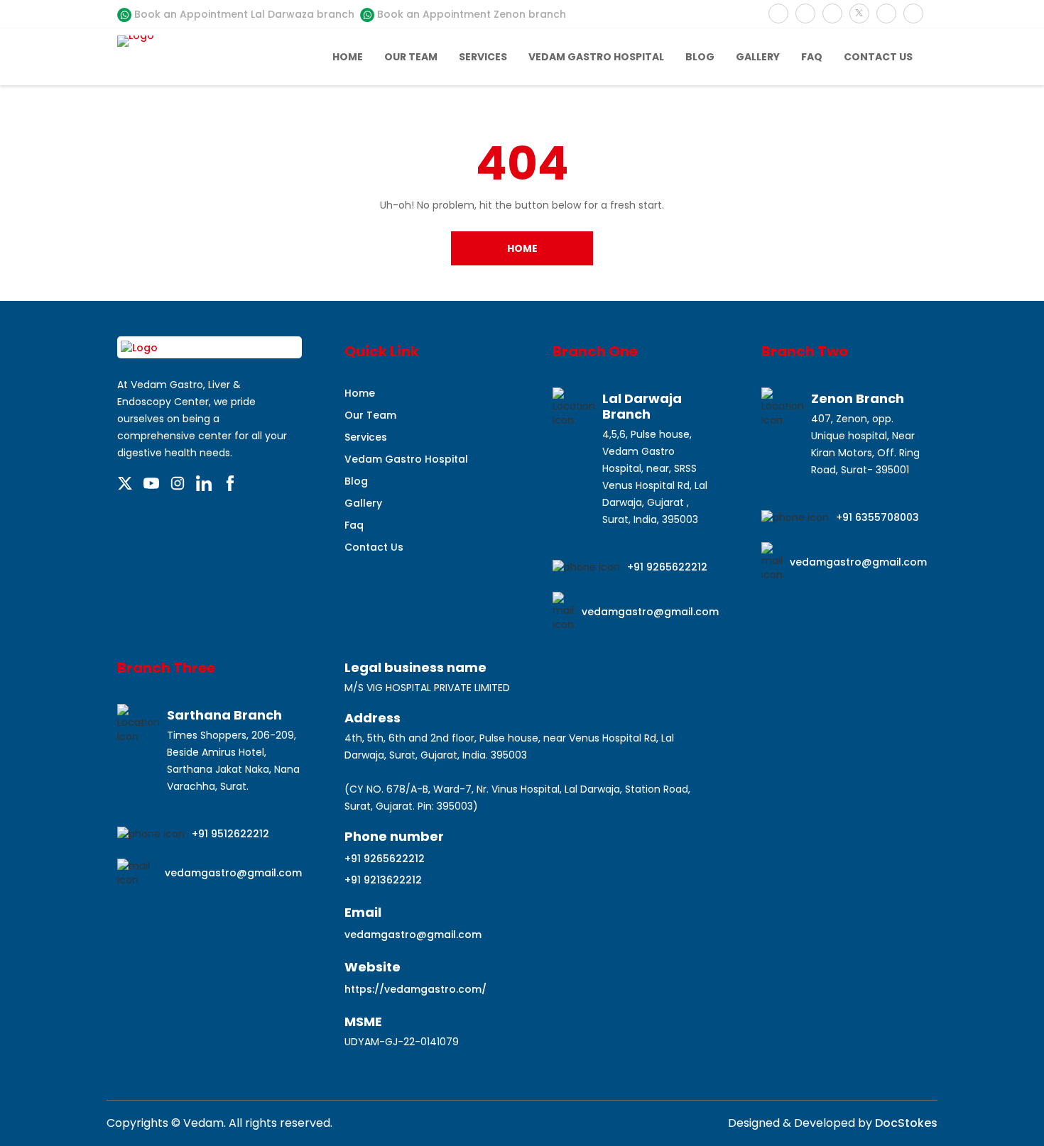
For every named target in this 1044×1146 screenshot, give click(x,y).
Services (483, 57)
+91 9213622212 (383, 880)
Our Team (410, 57)
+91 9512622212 (230, 834)
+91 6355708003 (877, 517)
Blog (699, 57)
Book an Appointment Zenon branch (470, 14)
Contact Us (878, 57)
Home (347, 57)
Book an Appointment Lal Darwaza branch (242, 14)
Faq (811, 57)
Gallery (758, 57)
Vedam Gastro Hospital (596, 57)
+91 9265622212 (667, 567)
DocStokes (904, 1123)
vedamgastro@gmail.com (650, 612)
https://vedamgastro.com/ (415, 989)
